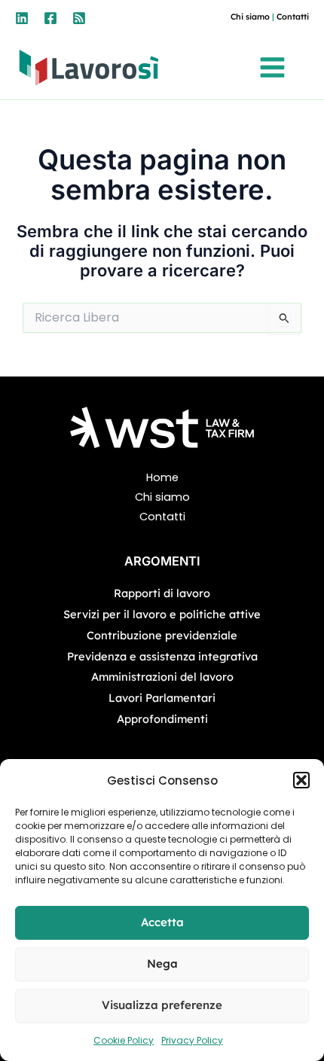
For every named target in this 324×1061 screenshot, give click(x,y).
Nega (162, 963)
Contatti (293, 16)
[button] (301, 780)
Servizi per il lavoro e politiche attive (162, 614)
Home (162, 477)
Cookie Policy (123, 1040)
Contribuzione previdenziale (162, 635)
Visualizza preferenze (162, 1005)
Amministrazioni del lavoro (162, 676)
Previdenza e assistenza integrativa (162, 656)
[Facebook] (50, 18)
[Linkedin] (22, 18)
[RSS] (79, 18)
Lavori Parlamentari (162, 698)
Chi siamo (250, 16)
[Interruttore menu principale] (276, 67)
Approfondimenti (162, 719)
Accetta (162, 922)
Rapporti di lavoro (162, 593)
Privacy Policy (192, 1040)
